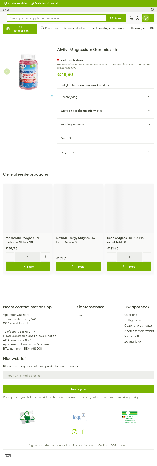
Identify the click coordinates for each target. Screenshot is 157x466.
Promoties (10, 37)
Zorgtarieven (133, 341)
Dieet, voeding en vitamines (24, 59)
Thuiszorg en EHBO (24, 101)
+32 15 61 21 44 (25, 331)
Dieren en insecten (24, 110)
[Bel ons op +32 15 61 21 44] (131, 18)
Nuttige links (132, 320)
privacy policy (130, 397)
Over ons (130, 314)
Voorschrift (131, 336)
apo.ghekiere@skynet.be (39, 335)
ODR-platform (119, 445)
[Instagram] (74, 432)
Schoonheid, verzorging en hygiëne (24, 47)
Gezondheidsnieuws (138, 325)
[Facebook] (82, 432)
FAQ (79, 314)
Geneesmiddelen (24, 119)
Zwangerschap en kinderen (24, 72)
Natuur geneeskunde (24, 91)
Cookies (103, 445)
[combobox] (56, 18)
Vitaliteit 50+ (24, 82)
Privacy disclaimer (84, 445)
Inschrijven (78, 389)
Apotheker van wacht (139, 330)
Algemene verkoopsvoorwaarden (49, 445)
